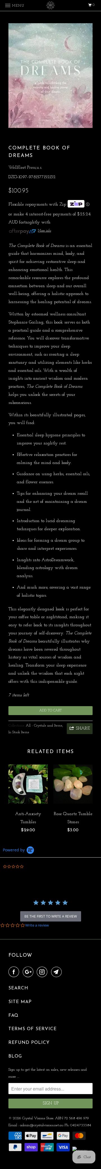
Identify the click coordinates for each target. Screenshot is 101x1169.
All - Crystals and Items (44, 725)
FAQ (13, 1015)
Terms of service (32, 1029)
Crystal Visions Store (37, 1118)
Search (18, 988)
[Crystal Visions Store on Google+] (29, 972)
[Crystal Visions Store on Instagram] (43, 972)
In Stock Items (18, 732)
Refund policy (29, 1043)
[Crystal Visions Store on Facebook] (14, 972)
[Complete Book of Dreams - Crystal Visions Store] (50, 75)
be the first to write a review (50, 916)
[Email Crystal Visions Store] (57, 972)
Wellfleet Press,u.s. (25, 167)
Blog (15, 1056)
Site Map (20, 1002)
